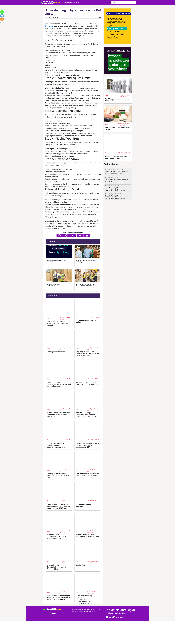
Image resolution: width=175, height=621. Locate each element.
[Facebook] (60, 235)
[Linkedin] (86, 235)
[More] (2, 19)
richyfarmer (49, 26)
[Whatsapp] (73, 235)
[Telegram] (80, 235)
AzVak (75, 2)
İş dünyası (68, 2)
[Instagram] (66, 235)
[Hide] (0, 23)
